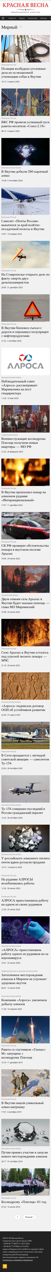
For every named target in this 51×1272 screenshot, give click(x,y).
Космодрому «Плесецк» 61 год (23, 1201)
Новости (12, 18)
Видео (22, 18)
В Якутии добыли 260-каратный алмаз (24, 173)
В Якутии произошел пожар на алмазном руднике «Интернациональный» (23, 496)
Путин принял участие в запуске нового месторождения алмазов (24, 1154)
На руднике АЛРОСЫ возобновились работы (17, 881)
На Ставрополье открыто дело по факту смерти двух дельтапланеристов (25, 278)
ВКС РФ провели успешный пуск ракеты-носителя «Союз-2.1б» (25, 123)
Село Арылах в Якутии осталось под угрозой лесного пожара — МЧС (25, 656)
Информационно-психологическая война (19, 971)
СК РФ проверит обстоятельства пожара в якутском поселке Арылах (25, 549)
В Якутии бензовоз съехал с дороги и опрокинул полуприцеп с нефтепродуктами (25, 331)
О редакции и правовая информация (18, 1260)
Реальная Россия (8, 64)
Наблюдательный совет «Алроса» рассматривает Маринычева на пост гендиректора (19, 387)
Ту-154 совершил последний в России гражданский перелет (23, 810)
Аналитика (32, 18)
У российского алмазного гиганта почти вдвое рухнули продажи (25, 860)
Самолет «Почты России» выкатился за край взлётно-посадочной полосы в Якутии (22, 224)
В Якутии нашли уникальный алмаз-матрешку (22, 1104)
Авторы (43, 18)
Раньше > (29, 1217)
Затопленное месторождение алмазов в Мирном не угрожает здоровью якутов (24, 978)
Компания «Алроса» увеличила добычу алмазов (24, 1001)
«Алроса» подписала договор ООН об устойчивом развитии (23, 707)
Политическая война (11, 702)
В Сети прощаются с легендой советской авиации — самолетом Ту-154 (25, 759)
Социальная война (9, 434)
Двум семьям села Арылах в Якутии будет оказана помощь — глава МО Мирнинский (25, 602)
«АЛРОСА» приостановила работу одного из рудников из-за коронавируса (24, 953)
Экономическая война (11, 167)
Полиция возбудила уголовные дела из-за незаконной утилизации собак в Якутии (23, 72)
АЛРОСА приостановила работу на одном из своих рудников (25, 902)
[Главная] (25, 8)
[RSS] (20, 26)
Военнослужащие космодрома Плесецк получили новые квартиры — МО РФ (23, 442)
